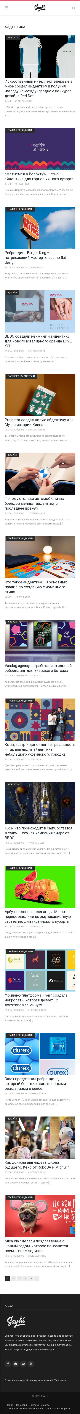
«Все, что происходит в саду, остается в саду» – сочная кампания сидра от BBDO (38, 833)
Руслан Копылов (14, 267)
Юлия (8, 101)
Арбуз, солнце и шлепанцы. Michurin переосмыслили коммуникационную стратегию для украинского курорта (38, 916)
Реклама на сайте (39, 1405)
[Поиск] (73, 8)
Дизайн (12, 292)
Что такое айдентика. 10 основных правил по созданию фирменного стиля (36, 587)
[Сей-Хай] (40, 7)
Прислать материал (58, 1408)
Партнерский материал (22, 376)
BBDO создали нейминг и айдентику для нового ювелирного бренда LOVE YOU (38, 341)
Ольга (8, 597)
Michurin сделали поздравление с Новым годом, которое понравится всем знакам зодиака (36, 1246)
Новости (13, 37)
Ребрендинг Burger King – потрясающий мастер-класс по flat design (35, 257)
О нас (10, 1405)
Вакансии (21, 1405)
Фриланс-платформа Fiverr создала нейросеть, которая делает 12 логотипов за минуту (36, 1000)
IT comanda (60, 1380)
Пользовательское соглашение (26, 1408)
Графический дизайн (20, 130)
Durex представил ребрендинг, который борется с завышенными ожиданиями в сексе (35, 1084)
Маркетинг (14, 784)
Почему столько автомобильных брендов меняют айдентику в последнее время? (34, 503)
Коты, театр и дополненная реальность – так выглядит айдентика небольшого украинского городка (40, 749)
